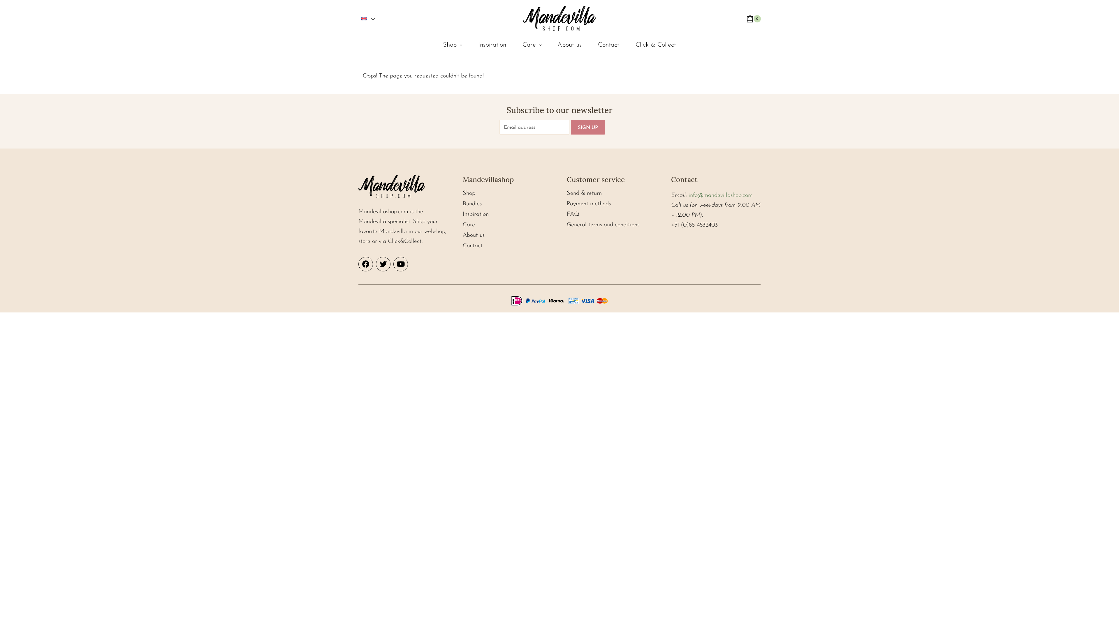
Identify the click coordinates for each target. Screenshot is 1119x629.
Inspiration (492, 45)
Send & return (584, 193)
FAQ (573, 214)
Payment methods (589, 204)
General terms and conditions (603, 225)
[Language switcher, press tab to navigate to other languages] (368, 18)
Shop (450, 45)
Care (529, 45)
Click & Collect (656, 45)
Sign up (588, 127)
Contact (608, 45)
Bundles (472, 204)
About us (569, 45)
